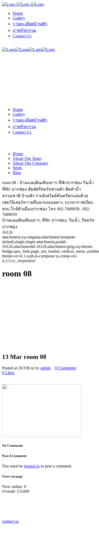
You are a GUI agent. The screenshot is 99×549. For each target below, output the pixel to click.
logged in (32, 466)
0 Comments (65, 368)
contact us (10, 521)
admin (45, 368)
